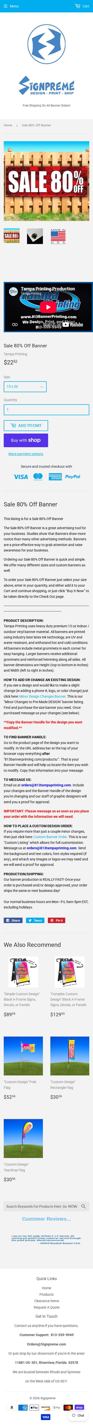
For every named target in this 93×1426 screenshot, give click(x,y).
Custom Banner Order (50, 837)
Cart (85, 6)
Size (7, 377)
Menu (14, 6)
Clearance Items (46, 1301)
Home (8, 125)
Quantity (10, 400)
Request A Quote (47, 1307)
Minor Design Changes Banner (42, 696)
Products (46, 1294)
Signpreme (48, 1398)
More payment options (25, 454)
